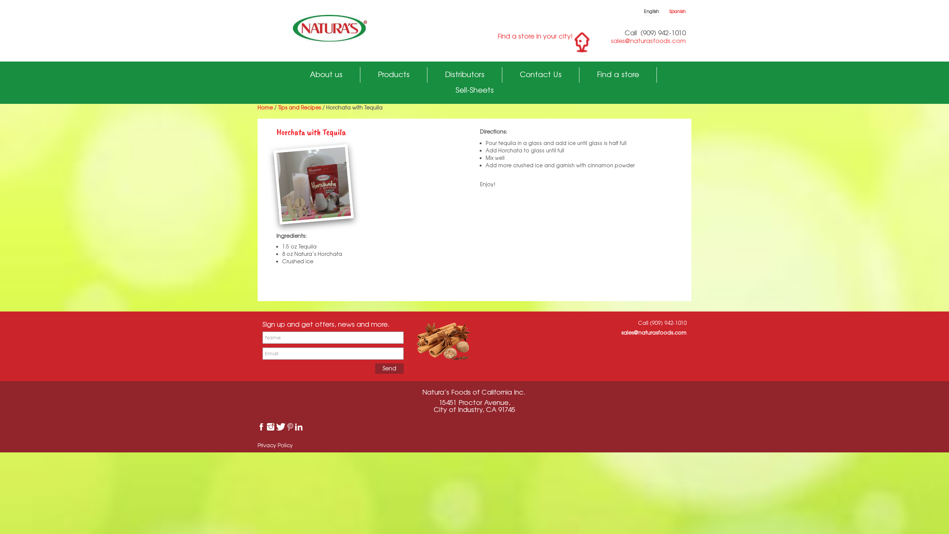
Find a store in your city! (535, 36)
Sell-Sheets (475, 90)
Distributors (465, 74)
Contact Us (541, 74)
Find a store (618, 74)
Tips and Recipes (299, 107)
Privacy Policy (275, 445)
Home (265, 107)
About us (326, 74)
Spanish (677, 11)
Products (394, 74)
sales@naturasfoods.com (648, 40)
